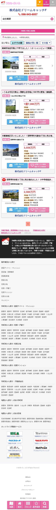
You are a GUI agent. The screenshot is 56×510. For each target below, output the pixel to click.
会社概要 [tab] (7, 18)
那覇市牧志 (47, 421)
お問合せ (28, 481)
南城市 (44, 317)
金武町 (3, 317)
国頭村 (24, 333)
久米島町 (19, 320)
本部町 (3, 314)
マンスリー (5, 300)
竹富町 (44, 357)
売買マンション (6, 292)
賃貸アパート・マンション (10, 268)
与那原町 (38, 317)
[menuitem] (17, 43)
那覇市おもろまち (27, 421)
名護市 (47, 311)
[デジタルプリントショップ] (41, 448)
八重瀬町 (4, 320)
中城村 (29, 314)
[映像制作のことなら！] (41, 433)
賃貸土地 (4, 280)
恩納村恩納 (39, 418)
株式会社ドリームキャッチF (28, 10)
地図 (11, 506)
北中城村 (36, 314)
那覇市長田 (16, 421)
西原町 (24, 314)
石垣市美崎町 (6, 418)
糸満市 (24, 317)
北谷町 (22, 311)
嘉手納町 (29, 311)
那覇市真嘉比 (6, 421)
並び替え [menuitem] (5, 42)
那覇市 (3, 311)
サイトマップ (28, 485)
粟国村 (11, 360)
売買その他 (5, 296)
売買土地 (4, 284)
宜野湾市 (16, 311)
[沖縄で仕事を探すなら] (15, 448)
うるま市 (49, 314)
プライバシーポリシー (28, 490)
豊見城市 (17, 317)
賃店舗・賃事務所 (7, 272)
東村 (28, 333)
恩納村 (41, 311)
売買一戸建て (6, 288)
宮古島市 (12, 320)
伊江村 (44, 338)
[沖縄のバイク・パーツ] (41, 440)
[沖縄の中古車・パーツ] (15, 440)
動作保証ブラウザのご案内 (28, 498)
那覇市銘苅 (48, 418)
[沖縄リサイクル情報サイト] (15, 455)
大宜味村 (17, 314)
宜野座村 (10, 317)
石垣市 (25, 320)
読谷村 (35, 311)
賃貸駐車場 (5, 276)
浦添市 (9, 311)
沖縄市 (42, 314)
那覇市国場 (31, 418)
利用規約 (28, 494)
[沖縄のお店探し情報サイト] (15, 433)
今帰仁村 (10, 314)
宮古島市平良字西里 (19, 418)
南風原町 (30, 317)
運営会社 (28, 477)
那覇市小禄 (38, 421)
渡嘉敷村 (4, 360)
